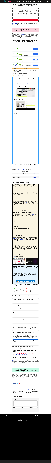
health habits (22, 34)
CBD (28, 1)
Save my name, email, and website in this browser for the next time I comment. (24, 409)
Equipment (33, 1)
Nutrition (26, 1)
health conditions (15, 238)
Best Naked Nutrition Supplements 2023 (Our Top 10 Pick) (21, 391)
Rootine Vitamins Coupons (21, 169)
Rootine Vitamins (14, 23)
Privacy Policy (27, 419)
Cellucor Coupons (20, 419)
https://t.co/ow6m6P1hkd (19, 354)
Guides (23, 1)
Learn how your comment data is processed (27, 413)
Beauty (30, 1)
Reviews (20, 1)
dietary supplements (29, 249)
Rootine (13, 360)
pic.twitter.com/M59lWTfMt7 (28, 354)
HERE (15, 256)
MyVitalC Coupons (20, 418)
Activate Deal (35, 59)
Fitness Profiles (37, 1)
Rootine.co (26, 83)
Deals (17, 1)
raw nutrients (25, 202)
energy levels (32, 214)
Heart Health (21, 239)
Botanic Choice (20, 417)
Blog (40, 1)
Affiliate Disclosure (27, 420)
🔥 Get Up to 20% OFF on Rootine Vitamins (25, 281)
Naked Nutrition (20, 420)
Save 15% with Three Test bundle (23, 63)
